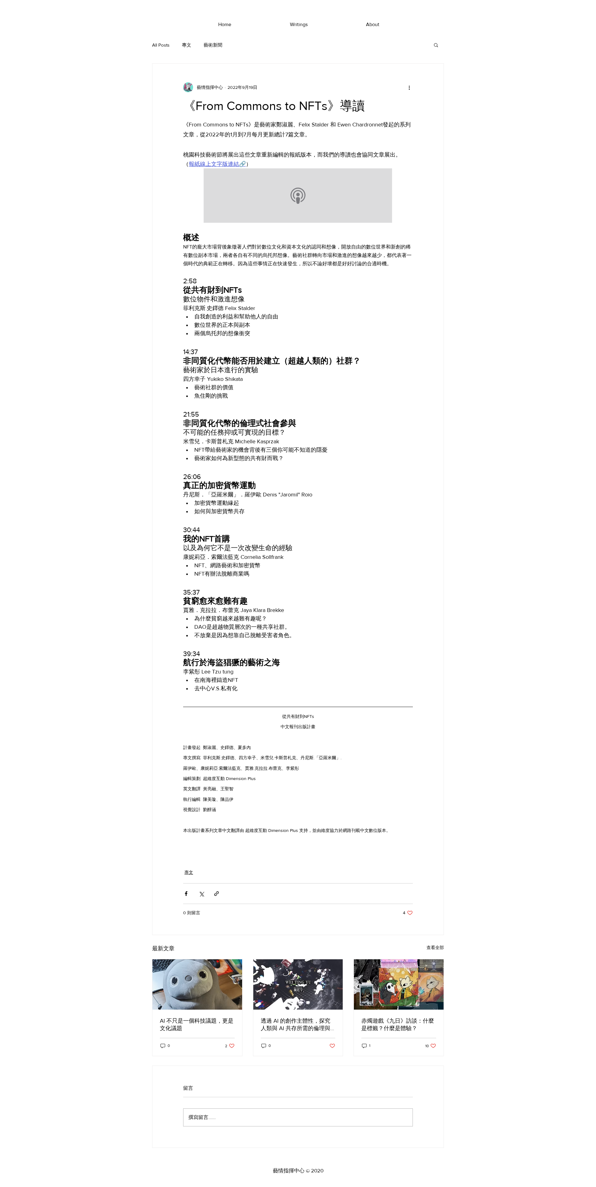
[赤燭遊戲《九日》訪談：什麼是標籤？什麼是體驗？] (399, 984)
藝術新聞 (213, 45)
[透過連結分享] (216, 894)
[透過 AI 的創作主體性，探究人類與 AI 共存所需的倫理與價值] (298, 984)
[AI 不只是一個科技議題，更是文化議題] (197, 984)
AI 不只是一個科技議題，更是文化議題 (196, 1024)
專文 (186, 45)
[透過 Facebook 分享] (186, 894)
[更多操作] (409, 87)
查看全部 (435, 947)
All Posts (160, 45)
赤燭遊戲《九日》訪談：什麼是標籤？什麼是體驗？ (397, 1024)
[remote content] (298, 196)
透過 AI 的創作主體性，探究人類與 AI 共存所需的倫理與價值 (295, 1025)
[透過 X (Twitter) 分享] (201, 894)
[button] (436, 44)
